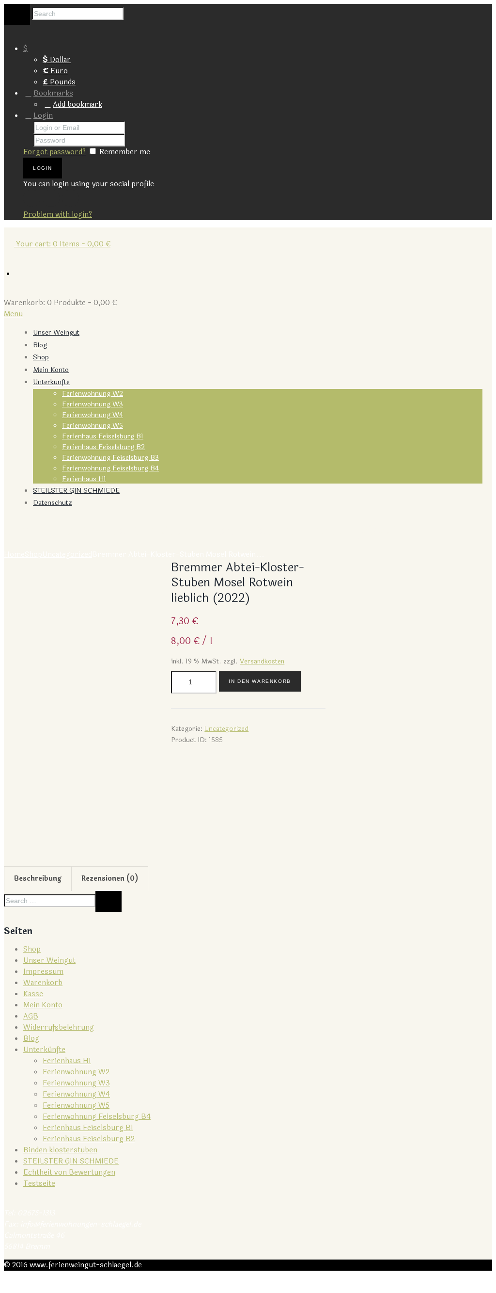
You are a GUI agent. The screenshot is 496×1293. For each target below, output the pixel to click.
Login (43, 115)
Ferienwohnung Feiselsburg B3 (110, 458)
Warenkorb (42, 982)
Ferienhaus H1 (84, 479)
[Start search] (17, 14)
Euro (55, 71)
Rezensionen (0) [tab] (109, 878)
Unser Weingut (56, 332)
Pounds (59, 82)
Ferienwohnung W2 (92, 393)
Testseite (39, 1183)
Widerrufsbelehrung (58, 1027)
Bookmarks (53, 93)
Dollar (57, 59)
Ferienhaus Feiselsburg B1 (102, 436)
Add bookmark (77, 104)
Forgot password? (54, 152)
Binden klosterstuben (60, 1150)
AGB (30, 1016)
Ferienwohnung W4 (92, 415)
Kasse (33, 994)
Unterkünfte (51, 382)
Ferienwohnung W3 (92, 404)
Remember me (124, 152)
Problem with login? (57, 214)
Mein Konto (51, 370)
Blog (40, 345)
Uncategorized (67, 554)
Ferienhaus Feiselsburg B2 (103, 447)
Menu (13, 314)
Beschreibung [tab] (38, 878)
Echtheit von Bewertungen (69, 1172)
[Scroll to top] (9, 1283)
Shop (41, 357)
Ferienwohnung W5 (92, 425)
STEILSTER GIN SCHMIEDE (76, 490)
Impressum (43, 971)
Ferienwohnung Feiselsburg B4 (110, 468)
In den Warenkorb (260, 681)
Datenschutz (52, 503)
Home (14, 554)
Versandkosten (262, 661)
